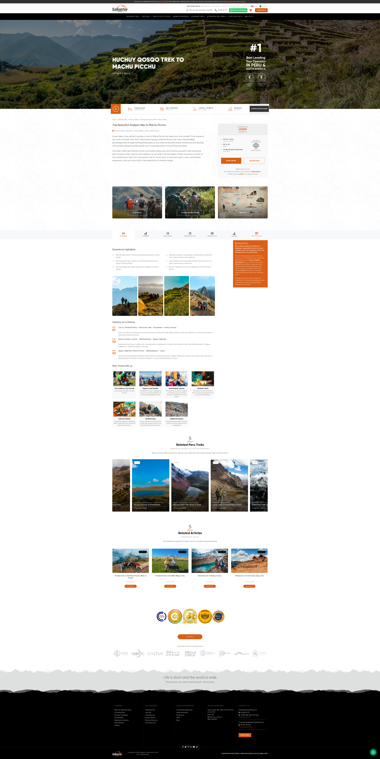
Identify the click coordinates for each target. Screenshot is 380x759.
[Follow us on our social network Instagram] (191, 747)
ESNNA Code (263, 753)
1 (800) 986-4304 (205, 6)
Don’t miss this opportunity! (235, 1)
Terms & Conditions (240, 753)
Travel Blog (215, 6)
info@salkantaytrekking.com (248, 710)
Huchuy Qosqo (134, 119)
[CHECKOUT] (251, 10)
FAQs (178, 717)
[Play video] (116, 109)
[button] (114, 485)
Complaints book (227, 753)
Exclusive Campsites (121, 715)
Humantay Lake (150, 722)
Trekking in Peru (122, 119)
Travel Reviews (119, 722)
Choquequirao (150, 715)
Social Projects (236, 6)
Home (114, 119)
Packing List (180, 715)
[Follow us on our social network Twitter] (186, 747)
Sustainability (118, 717)
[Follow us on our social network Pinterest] (188, 747)
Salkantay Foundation (121, 720)
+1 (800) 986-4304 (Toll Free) (249, 715)
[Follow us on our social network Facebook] (183, 747)
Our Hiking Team (119, 712)
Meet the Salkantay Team (122, 710)
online (241, 174)
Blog (177, 720)
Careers (117, 725)
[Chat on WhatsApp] (238, 10)
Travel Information (182, 712)
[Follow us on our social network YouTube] (194, 747)
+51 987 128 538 (245, 725)
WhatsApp (256, 171)
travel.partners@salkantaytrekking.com (251, 722)
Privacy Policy (253, 753)
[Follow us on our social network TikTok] (197, 747)
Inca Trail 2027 (162, 1)
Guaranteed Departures (184, 710)
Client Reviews (225, 6)
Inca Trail (148, 712)
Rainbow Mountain (151, 720)
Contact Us (246, 6)
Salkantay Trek (150, 710)
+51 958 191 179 (222, 10)
